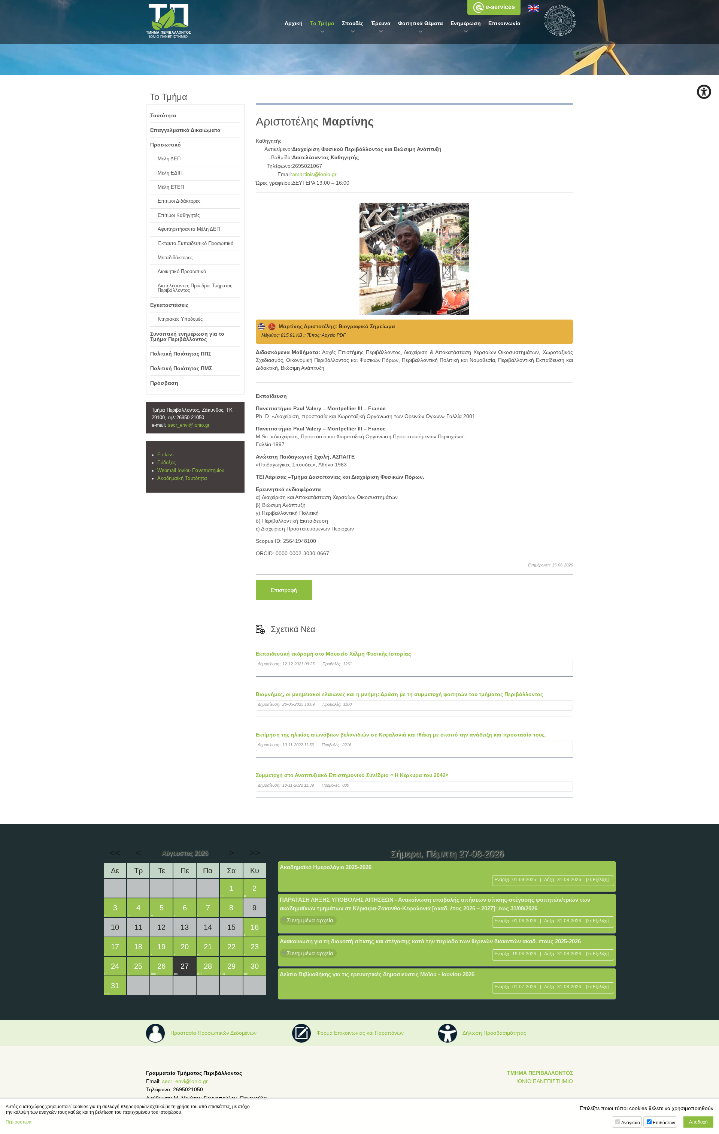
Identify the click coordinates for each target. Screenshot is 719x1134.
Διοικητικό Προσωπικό (182, 271)
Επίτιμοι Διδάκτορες (179, 201)
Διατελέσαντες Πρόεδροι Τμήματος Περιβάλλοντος (195, 288)
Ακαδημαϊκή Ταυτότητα (182, 478)
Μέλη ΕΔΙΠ (170, 173)
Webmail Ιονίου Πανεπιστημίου (190, 470)
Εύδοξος (166, 462)
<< (115, 852)
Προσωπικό (165, 145)
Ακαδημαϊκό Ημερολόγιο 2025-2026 (325, 867)
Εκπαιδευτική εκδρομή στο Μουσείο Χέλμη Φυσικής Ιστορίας (333, 654)
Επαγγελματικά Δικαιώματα (185, 130)
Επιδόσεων (664, 1122)
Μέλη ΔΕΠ (169, 158)
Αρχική (294, 23)
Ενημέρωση (465, 23)
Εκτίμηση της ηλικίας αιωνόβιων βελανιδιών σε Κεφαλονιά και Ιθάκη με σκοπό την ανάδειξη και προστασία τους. (401, 735)
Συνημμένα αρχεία (310, 920)
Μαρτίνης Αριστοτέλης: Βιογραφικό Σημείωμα (335, 326)
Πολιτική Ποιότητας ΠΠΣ (180, 354)
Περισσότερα (18, 1122)
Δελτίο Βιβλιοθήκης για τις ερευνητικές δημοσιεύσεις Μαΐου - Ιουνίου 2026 (377, 974)
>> (254, 852)
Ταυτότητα (163, 115)
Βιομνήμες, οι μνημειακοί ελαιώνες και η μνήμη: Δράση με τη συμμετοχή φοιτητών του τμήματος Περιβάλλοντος (399, 694)
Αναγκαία (630, 1122)
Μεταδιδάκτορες (175, 257)
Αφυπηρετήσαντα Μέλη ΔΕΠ (189, 229)
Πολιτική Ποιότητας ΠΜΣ (181, 368)
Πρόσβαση (164, 383)
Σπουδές (352, 23)
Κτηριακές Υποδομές (180, 319)
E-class (165, 454)
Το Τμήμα (322, 23)
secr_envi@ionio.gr (188, 425)
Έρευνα (381, 23)
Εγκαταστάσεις (169, 305)
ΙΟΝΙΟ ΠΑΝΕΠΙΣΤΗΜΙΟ (544, 1081)
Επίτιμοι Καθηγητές (179, 215)
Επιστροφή (284, 590)
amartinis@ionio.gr (314, 174)
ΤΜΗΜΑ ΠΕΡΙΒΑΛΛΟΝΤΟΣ (540, 1073)
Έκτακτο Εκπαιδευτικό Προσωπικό (195, 243)
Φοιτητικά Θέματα (420, 23)
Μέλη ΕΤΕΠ (171, 187)
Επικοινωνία (504, 23)
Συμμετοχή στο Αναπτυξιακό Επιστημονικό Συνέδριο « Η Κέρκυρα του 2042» (352, 775)
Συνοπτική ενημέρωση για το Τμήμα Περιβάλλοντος (187, 336)
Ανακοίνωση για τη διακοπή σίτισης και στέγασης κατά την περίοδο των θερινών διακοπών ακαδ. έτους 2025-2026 (430, 941)
